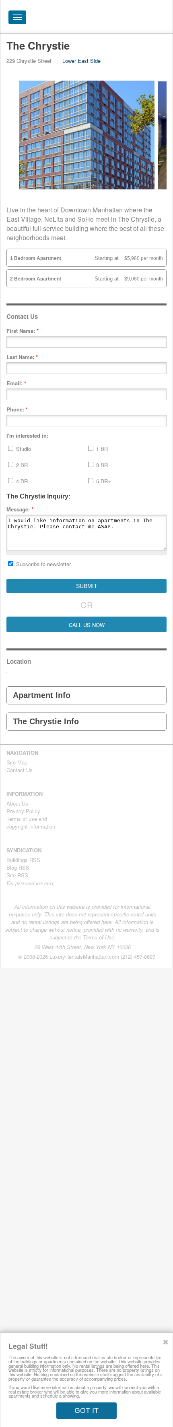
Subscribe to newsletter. (43, 564)
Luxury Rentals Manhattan (121, 19)
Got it (86, 1410)
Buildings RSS (23, 860)
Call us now (87, 625)
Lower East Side (81, 60)
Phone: (17, 409)
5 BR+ (103, 481)
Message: (19, 509)
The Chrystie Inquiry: (38, 496)
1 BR (101, 449)
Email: (16, 383)
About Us (17, 803)
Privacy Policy (23, 811)
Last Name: (22, 357)
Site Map (16, 762)
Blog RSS (17, 867)
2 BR (21, 465)
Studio (22, 449)
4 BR (21, 481)
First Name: (22, 330)
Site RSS (17, 875)
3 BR (101, 465)
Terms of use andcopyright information (30, 822)
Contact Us (19, 770)
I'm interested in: (27, 435)
